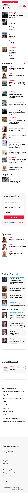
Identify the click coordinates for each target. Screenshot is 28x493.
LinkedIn (5, 481)
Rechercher (14, 217)
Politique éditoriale (8, 452)
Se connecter (6, 4)
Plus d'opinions (23, 234)
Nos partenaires (23, 274)
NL (20, 6)
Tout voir (23, 309)
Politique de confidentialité (10, 473)
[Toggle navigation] (3, 8)
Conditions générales (8, 470)
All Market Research (23, 362)
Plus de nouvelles (23, 64)
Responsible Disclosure (9, 476)
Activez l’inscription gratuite (10, 2)
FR (24, 6)
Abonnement (6, 458)
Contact (5, 449)
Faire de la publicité (8, 464)
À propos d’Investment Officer (11, 446)
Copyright (5, 461)
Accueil (7, 7)
